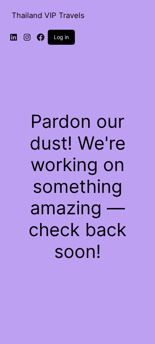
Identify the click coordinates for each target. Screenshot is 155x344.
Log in (61, 37)
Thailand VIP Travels (48, 15)
